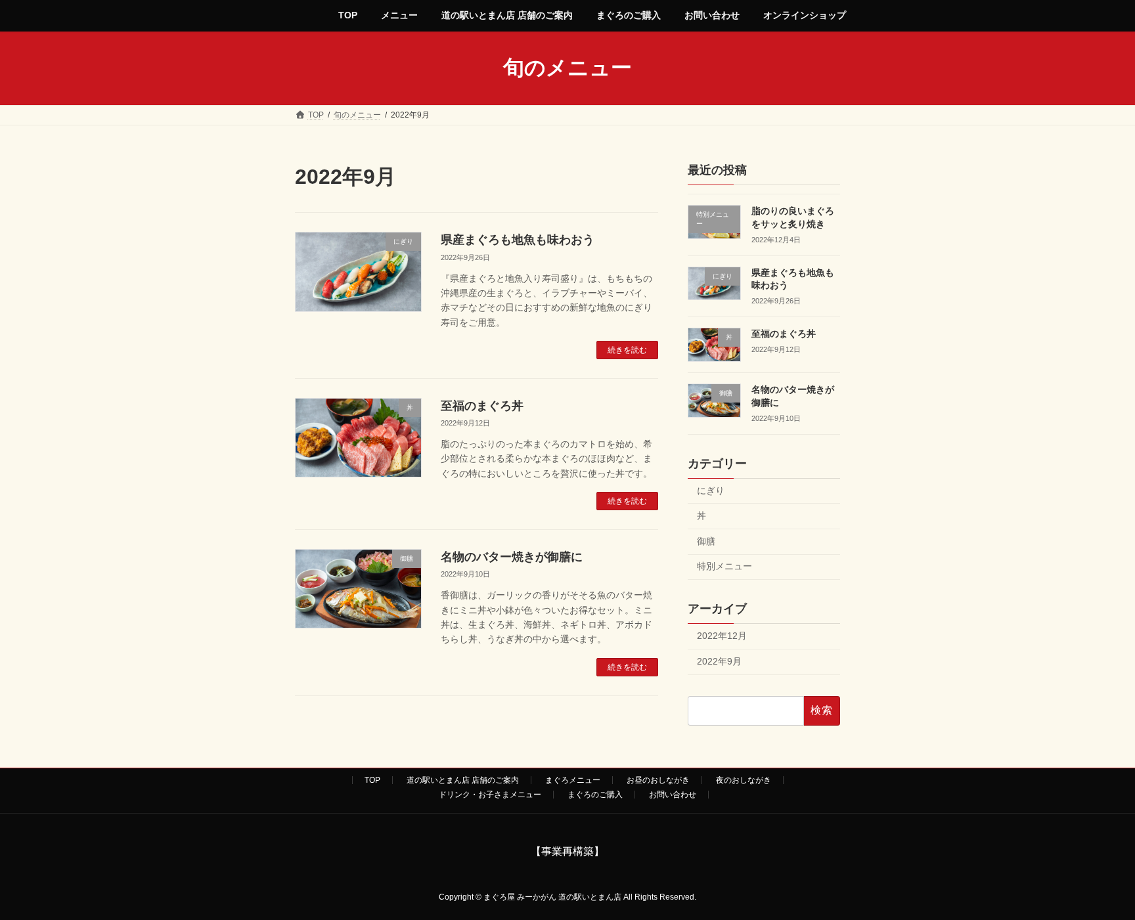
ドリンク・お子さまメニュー (490, 794)
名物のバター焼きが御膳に (512, 556)
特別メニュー (724, 566)
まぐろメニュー (572, 780)
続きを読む (627, 350)
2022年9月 (719, 660)
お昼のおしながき (658, 780)
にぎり (710, 490)
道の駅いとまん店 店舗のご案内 (463, 780)
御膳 (706, 540)
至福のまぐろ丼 (482, 405)
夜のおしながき (743, 780)
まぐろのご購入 (595, 794)
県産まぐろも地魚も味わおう (517, 239)
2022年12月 (722, 635)
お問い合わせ (672, 794)
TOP (372, 780)
